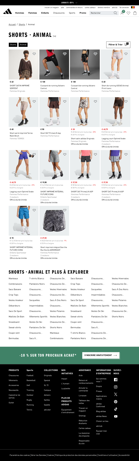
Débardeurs (14, 306)
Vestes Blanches (58, 317)
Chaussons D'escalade (55, 306)
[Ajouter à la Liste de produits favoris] (34, 54)
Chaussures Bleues (35, 289)
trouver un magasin (52, 7)
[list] (57, 45)
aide (62, 7)
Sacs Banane (15, 289)
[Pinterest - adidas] (121, 402)
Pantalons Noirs (37, 284)
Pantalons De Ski (37, 328)
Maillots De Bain (16, 317)
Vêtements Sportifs (38, 317)
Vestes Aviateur (16, 300)
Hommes (19, 13)
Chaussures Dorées (35, 295)
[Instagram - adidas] (121, 387)
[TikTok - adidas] (121, 409)
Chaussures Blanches (35, 311)
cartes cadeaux (90, 7)
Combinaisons (15, 284)
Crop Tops (13, 295)
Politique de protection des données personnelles (76, 455)
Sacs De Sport (15, 311)
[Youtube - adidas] (121, 416)
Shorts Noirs (56, 328)
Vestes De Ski (35, 322)
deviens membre (104, 7)
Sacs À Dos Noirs (58, 300)
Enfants (45, 13)
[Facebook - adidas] (121, 380)
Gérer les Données (38, 455)
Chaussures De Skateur (57, 284)
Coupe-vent (14, 333)
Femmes (32, 13)
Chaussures (59, 13)
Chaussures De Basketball (57, 322)
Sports (72, 13)
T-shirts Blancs (36, 279)
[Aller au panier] (135, 13)
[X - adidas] (121, 394)
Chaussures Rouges (35, 333)
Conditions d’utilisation (107, 455)
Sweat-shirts (15, 328)
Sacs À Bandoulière (35, 338)
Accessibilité (124, 455)
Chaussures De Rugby (57, 279)
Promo (83, 13)
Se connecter (124, 7)
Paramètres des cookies (20, 455)
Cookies (50, 455)
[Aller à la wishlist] (128, 13)
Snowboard (14, 322)
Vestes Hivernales (58, 289)
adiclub (114, 7)
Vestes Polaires (57, 311)
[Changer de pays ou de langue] (133, 7)
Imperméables (36, 306)
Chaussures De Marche (57, 295)
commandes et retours (74, 7)
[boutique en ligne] (7, 11)
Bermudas (14, 338)
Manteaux (13, 279)
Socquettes (34, 300)
